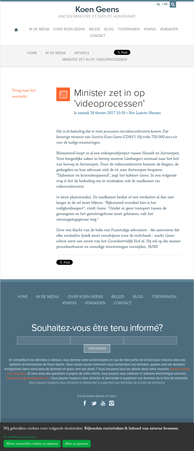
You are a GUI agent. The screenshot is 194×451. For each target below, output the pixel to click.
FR (165, 4)
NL (159, 4)
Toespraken (129, 29)
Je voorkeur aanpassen (20, 437)
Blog (109, 29)
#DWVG (150, 29)
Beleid (94, 29)
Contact (98, 36)
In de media (39, 29)
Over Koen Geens (69, 29)
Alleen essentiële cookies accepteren (32, 443)
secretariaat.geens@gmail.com (27, 378)
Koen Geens (97, 11)
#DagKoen (169, 29)
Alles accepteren (76, 443)
